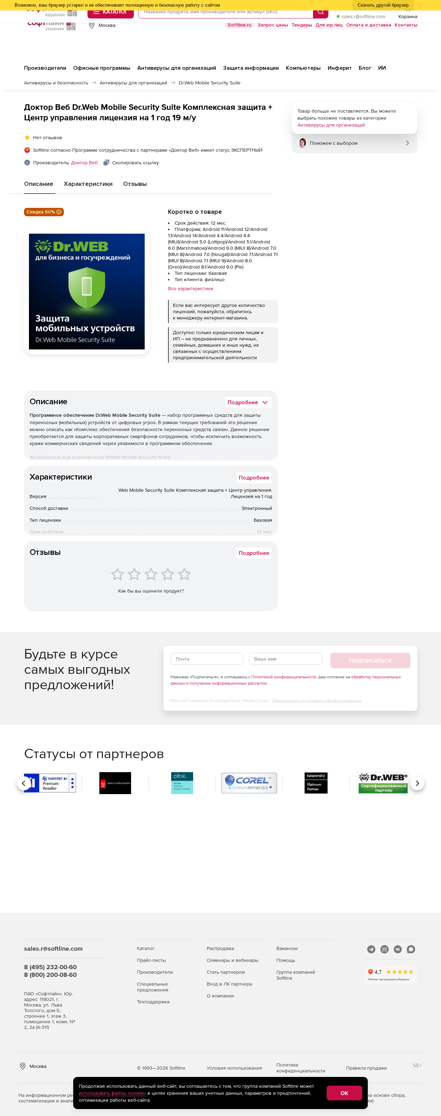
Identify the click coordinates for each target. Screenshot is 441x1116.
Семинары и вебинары (232, 960)
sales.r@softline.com (363, 16)
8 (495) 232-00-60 (50, 967)
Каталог (145, 948)
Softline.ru (239, 25)
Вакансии (287, 948)
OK (344, 1093)
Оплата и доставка (368, 25)
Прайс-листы (151, 960)
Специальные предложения (152, 987)
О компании (220, 995)
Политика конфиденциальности (300, 1067)
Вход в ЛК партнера (229, 984)
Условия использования (234, 1068)
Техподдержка (153, 1001)
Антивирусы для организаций (331, 125)
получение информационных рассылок (228, 683)
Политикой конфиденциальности (283, 676)
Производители (155, 972)
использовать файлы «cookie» (112, 1093)
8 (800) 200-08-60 (50, 974)
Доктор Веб (84, 162)
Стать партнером (226, 972)
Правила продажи (366, 1068)
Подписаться (370, 660)
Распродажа (220, 948)
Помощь (285, 960)
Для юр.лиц (329, 25)
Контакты (406, 25)
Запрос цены (273, 25)
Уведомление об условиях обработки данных (317, 700)
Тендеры (301, 25)
